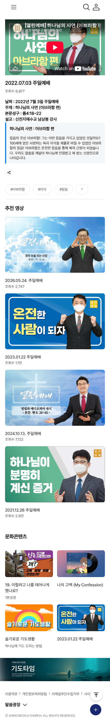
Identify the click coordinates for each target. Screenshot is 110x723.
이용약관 (11, 694)
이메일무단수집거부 (65, 694)
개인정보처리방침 (34, 694)
